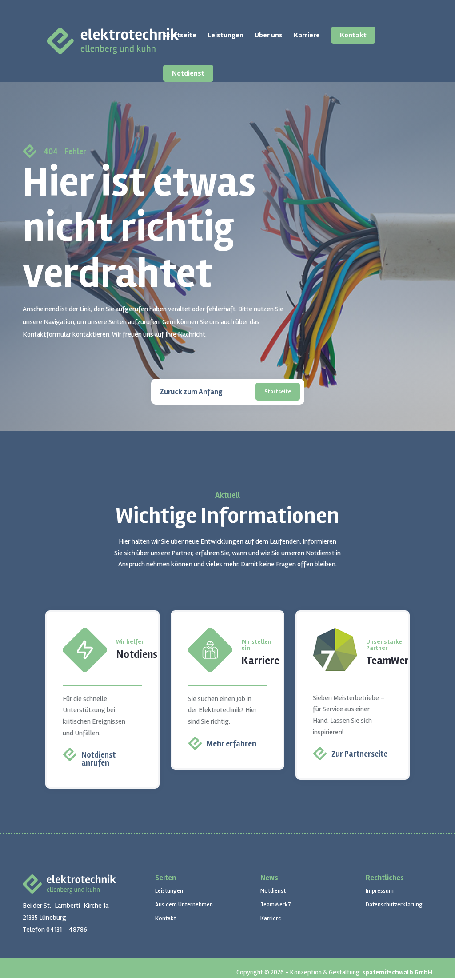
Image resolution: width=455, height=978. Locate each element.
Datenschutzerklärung (394, 904)
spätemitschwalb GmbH (397, 972)
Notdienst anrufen (98, 759)
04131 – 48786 (66, 929)
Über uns (269, 36)
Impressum (380, 890)
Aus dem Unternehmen (184, 904)
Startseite (179, 36)
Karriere (307, 36)
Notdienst (188, 73)
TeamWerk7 (275, 904)
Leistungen (225, 36)
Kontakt (353, 35)
